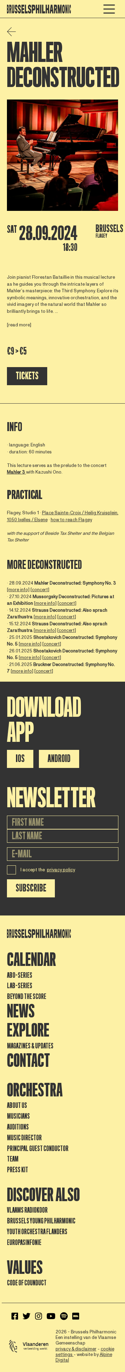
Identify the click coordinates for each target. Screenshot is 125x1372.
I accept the (47, 870)
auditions (18, 1127)
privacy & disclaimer (76, 1349)
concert (40, 590)
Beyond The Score (26, 996)
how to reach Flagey (71, 520)
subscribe (31, 888)
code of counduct (27, 1283)
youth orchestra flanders (37, 1232)
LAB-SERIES (19, 986)
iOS (20, 758)
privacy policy (61, 870)
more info (45, 603)
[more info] (18, 590)
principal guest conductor (37, 1148)
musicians (18, 1116)
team (12, 1159)
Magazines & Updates (30, 1046)
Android (59, 758)
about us (17, 1105)
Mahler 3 (16, 472)
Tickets (27, 376)
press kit (17, 1170)
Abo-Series (19, 975)
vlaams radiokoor (27, 1210)
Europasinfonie (24, 1242)
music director (24, 1138)
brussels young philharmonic (41, 1221)
